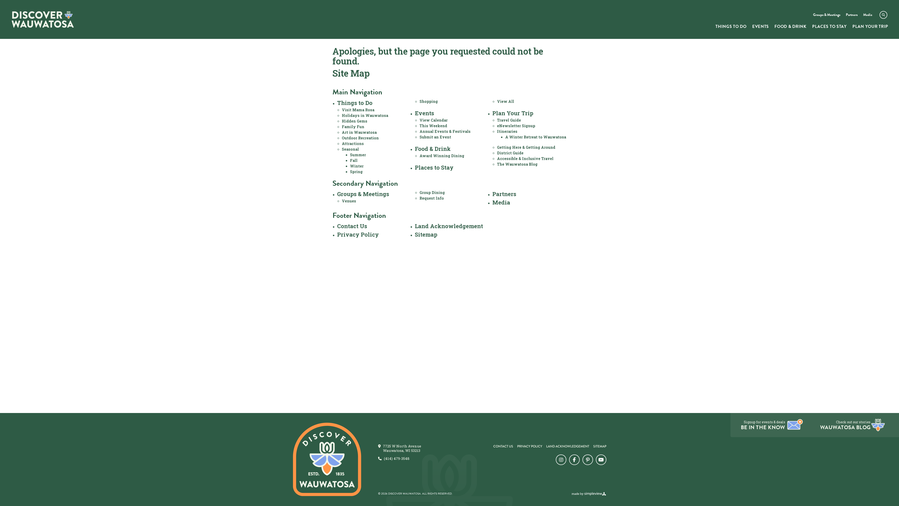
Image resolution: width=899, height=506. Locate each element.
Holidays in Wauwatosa (365, 115)
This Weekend (433, 125)
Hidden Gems (354, 121)
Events (424, 113)
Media (501, 202)
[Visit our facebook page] (574, 459)
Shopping (429, 101)
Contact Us (352, 226)
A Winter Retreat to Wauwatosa (535, 136)
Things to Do (354, 103)
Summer (358, 154)
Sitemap (426, 234)
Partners (504, 194)
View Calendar (434, 120)
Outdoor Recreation (360, 137)
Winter (357, 166)
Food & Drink (433, 149)
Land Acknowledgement (449, 226)
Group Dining (432, 192)
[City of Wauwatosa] (43, 19)
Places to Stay (434, 167)
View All (505, 101)
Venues (349, 200)
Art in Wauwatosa (359, 132)
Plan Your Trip (512, 113)
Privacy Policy (358, 234)
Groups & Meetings (363, 194)
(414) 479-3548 (396, 458)
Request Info (432, 198)
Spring (356, 171)
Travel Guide (509, 120)
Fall (353, 160)
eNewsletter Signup (516, 125)
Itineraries (507, 131)
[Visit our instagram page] (561, 459)
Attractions (353, 143)
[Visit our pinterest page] (587, 459)
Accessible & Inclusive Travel (525, 158)
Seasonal (350, 149)
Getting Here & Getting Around (526, 147)
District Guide (510, 152)
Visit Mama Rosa (358, 109)
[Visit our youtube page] (601, 459)
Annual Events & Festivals (445, 131)
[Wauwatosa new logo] (327, 459)
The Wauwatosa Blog (517, 164)
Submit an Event (435, 136)
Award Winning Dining (442, 155)
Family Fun (353, 126)
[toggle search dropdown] (883, 15)
